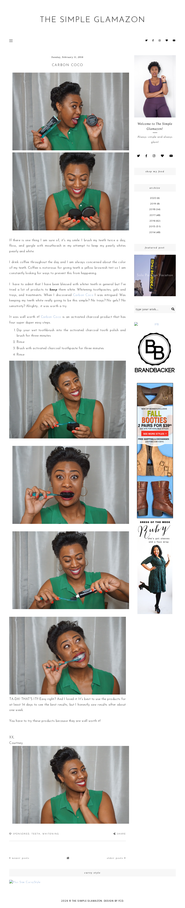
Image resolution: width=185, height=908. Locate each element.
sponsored (21, 834)
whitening (50, 834)
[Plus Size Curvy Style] (92, 882)
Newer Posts (20, 858)
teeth (36, 834)
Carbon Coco (67, 65)
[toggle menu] (11, 40)
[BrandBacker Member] (155, 353)
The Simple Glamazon (92, 20)
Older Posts (115, 858)
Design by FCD (113, 901)
